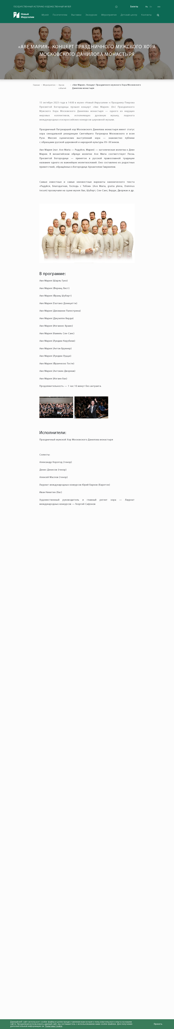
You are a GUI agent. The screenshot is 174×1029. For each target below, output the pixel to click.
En (151, 7)
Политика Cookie (53, 1026)
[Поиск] (158, 15)
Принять (158, 1024)
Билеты (134, 7)
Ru (147, 7)
